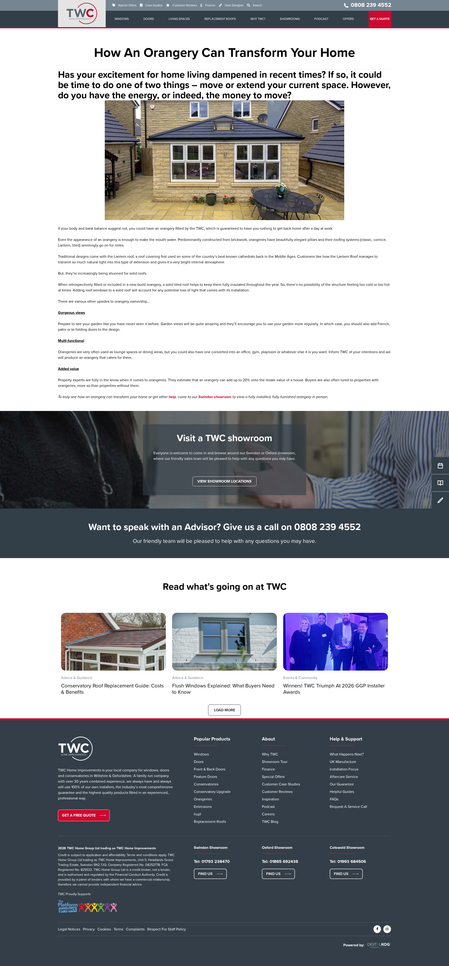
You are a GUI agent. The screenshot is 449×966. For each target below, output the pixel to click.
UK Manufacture (343, 761)
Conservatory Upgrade (212, 791)
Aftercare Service (344, 776)
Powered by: (353, 945)
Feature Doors (205, 776)
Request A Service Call (348, 806)
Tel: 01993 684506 (348, 861)
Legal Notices (69, 929)
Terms (118, 929)
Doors (148, 19)
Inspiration (270, 799)
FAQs (334, 799)
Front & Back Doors (209, 769)
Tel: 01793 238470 (212, 861)
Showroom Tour (274, 761)
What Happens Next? (347, 754)
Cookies (104, 929)
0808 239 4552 (371, 5)
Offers (348, 19)
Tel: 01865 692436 (280, 861)
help (172, 397)
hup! (197, 814)
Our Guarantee (342, 784)
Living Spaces (179, 19)
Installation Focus (344, 769)
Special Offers (127, 5)
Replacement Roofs (220, 19)
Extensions (203, 806)
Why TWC (270, 754)
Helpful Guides (342, 791)
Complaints (135, 929)
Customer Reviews (184, 5)
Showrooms (290, 19)
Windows (122, 19)
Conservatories (206, 784)
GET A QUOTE (380, 19)
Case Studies (154, 5)
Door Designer (234, 5)
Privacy (89, 929)
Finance (210, 5)
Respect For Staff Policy (166, 929)
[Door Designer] (440, 500)
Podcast (321, 19)
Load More (224, 710)
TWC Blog (270, 821)
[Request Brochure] (440, 483)
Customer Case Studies (281, 784)
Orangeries (203, 799)
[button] (224, 481)
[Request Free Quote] (440, 465)
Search (257, 5)
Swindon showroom (215, 397)
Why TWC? (257, 19)
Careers (268, 814)
